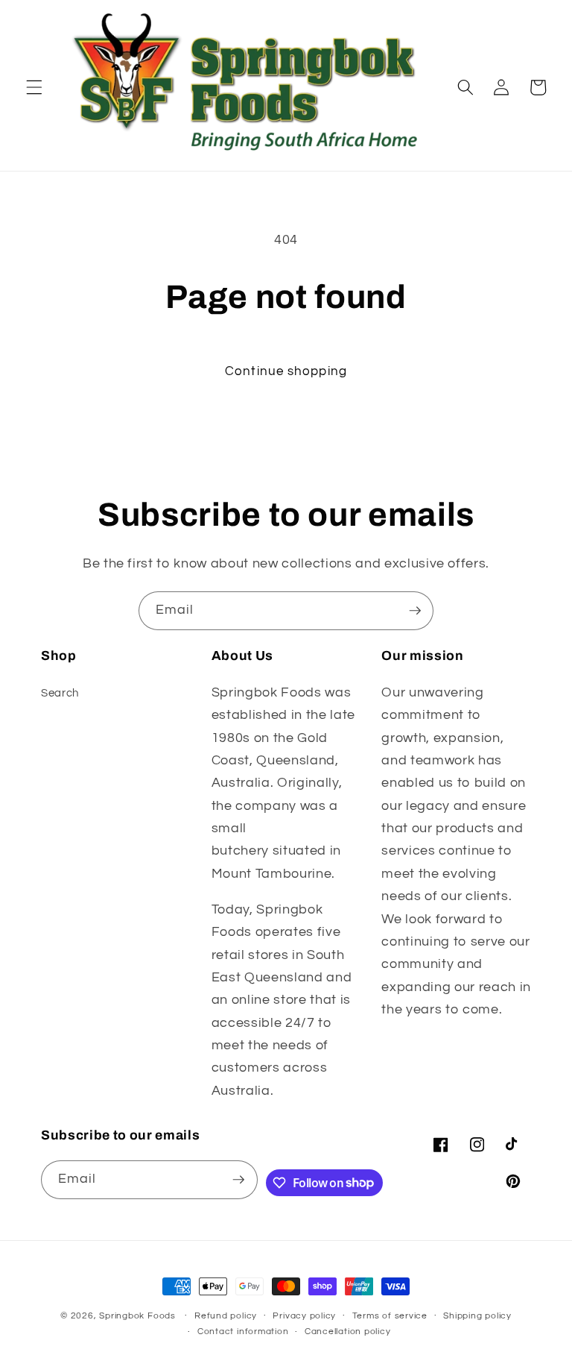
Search (60, 693)
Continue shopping (286, 371)
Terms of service (390, 1316)
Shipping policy (477, 1316)
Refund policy (225, 1316)
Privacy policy (304, 1316)
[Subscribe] (415, 610)
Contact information (243, 1331)
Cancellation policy (348, 1331)
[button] (34, 87)
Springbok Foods (137, 1316)
